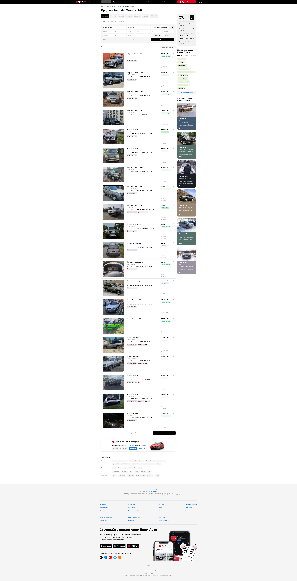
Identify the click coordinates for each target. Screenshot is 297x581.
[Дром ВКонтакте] (105, 557)
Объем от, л (106, 35)
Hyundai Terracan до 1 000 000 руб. (122, 464)
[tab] (104, 22)
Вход (202, 2)
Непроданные (157, 35)
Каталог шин (162, 504)
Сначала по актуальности (167, 47)
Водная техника (132, 507)
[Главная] (81, 2)
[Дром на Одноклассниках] (119, 557)
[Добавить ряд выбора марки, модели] (172, 27)
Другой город (154, 15)
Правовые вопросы (164, 520)
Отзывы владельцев (133, 514)
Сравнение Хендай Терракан (184, 42)
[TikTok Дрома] (101, 557)
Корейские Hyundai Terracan (136, 460)
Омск (131, 471)
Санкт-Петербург (140, 475)
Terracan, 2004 (183, 176)
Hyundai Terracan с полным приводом (155, 460)
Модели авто (148, 565)
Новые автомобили (119, 494)
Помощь (146, 570)
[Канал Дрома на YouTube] (110, 557)
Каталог (158, 2)
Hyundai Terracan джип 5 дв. (120, 460)
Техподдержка (188, 510)
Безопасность (188, 507)
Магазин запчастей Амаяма (135, 510)
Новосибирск (116, 471)
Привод (129, 35)
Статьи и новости (163, 510)
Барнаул (137, 471)
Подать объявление (105, 507)
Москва (90, 1)
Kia (135, 467)
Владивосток (122, 475)
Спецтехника (103, 520)
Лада (119, 467)
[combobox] (114, 27)
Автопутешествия (163, 514)
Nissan (124, 467)
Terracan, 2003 (183, 262)
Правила (151, 570)
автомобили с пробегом (131, 494)
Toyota (114, 467)
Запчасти (142, 2)
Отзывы (150, 2)
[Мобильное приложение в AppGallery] (133, 546)
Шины (165, 2)
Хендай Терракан (182, 17)
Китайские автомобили (106, 517)
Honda (130, 467)
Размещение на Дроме (191, 504)
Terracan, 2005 (183, 118)
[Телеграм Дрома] (115, 557)
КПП (153, 31)
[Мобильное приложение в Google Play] (119, 546)
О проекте (140, 570)
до (139, 31)
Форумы (161, 507)
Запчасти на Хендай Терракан (186, 38)
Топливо (166, 31)
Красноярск (124, 471)
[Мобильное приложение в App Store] (106, 546)
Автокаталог (131, 520)
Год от (129, 31)
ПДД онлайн (162, 517)
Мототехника (131, 504)
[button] (158, 464)
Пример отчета (142, 448)
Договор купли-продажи (134, 517)
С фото (167, 35)
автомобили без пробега (144, 494)
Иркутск (143, 471)
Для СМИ (157, 570)
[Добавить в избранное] (173, 53)
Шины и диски (103, 514)
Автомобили (106, 2)
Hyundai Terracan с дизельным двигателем (144, 464)
